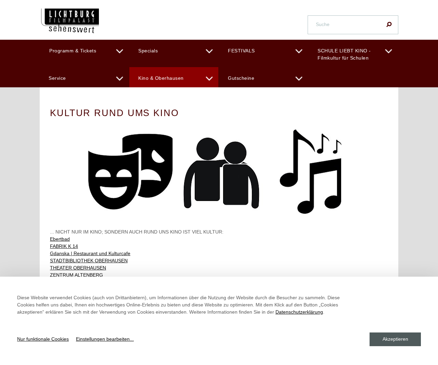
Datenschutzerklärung (299, 312)
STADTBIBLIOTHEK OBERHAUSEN (89, 260)
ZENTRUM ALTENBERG (76, 275)
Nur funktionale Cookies (43, 339)
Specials (148, 50)
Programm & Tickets (72, 50)
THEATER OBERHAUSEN (78, 267)
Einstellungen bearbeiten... (105, 339)
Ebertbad (60, 239)
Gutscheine (241, 78)
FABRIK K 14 (64, 246)
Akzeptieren (395, 339)
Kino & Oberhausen (161, 78)
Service (57, 78)
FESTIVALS (241, 50)
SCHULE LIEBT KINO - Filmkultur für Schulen (344, 54)
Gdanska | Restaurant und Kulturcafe (90, 253)
